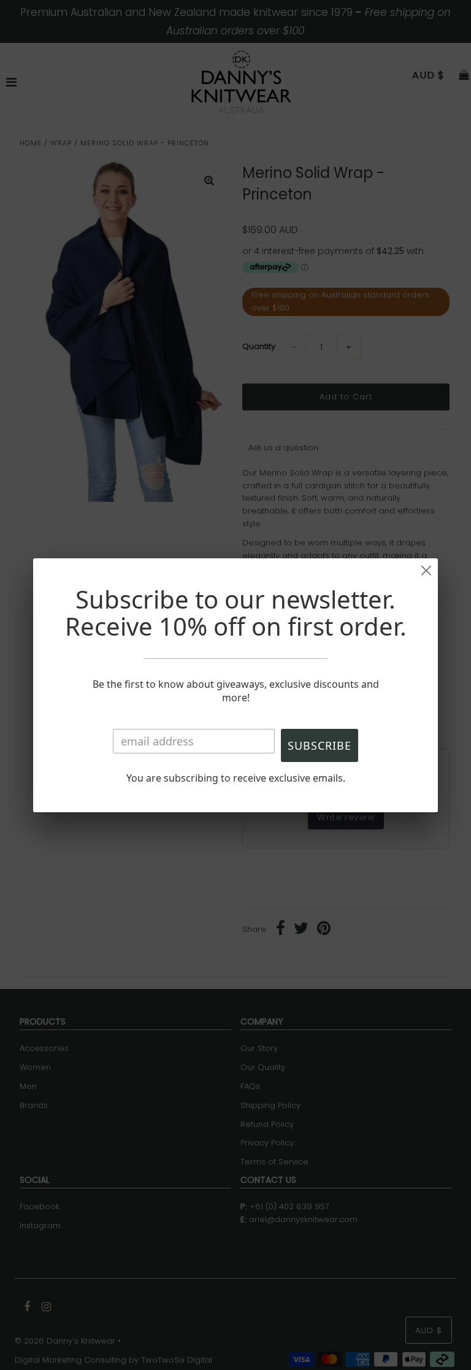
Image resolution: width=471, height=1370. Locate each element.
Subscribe (319, 745)
